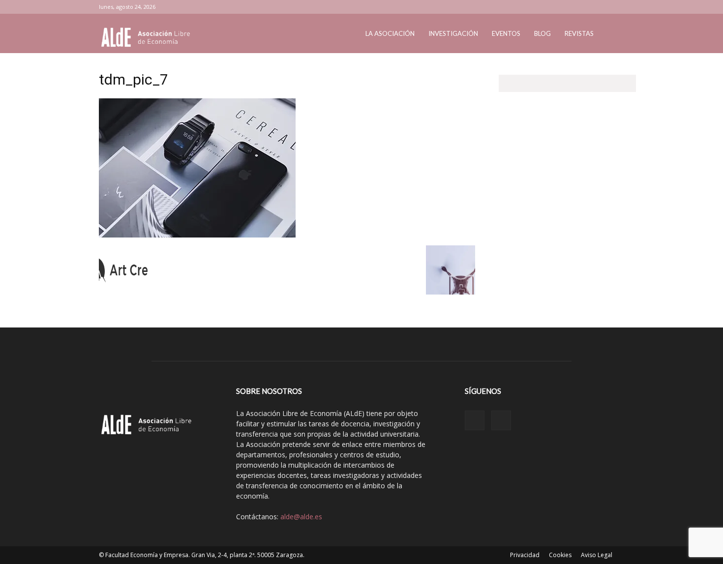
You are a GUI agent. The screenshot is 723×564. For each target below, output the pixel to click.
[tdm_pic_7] (197, 235)
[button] (612, 34)
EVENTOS (506, 33)
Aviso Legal (596, 555)
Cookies (560, 555)
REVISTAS (579, 33)
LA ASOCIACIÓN (390, 33)
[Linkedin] (600, 7)
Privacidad (525, 555)
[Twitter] (616, 7)
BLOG (542, 33)
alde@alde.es (301, 516)
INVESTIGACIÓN (453, 33)
